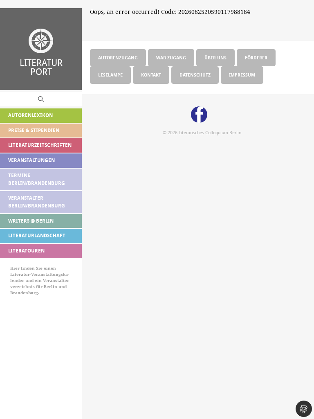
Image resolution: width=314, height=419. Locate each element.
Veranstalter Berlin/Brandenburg (36, 201)
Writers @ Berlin (31, 220)
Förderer (256, 57)
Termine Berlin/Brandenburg (36, 179)
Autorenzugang (118, 57)
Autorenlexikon (30, 115)
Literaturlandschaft (36, 235)
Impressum (242, 75)
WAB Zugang (171, 57)
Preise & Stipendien (33, 130)
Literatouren (26, 250)
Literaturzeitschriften (40, 145)
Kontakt (151, 75)
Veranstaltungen (31, 160)
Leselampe (110, 75)
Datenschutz (195, 75)
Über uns (215, 57)
